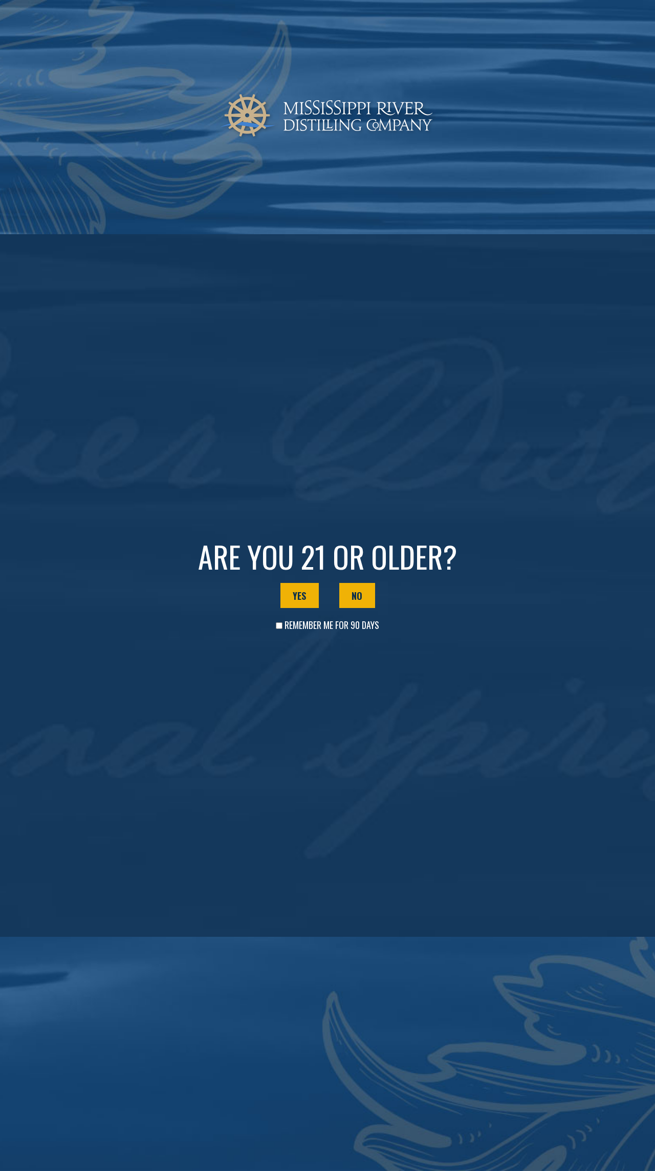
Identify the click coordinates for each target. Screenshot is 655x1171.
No (357, 595)
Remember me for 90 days (332, 625)
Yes (299, 595)
